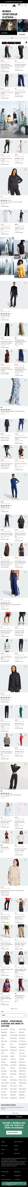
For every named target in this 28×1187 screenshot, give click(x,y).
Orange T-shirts (12, 1068)
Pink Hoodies (13, 1080)
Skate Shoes (22, 1035)
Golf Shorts (4, 1095)
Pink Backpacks (13, 1077)
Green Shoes (13, 1038)
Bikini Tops (4, 1041)
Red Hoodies (13, 1092)
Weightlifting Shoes (22, 1065)
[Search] (22, 5)
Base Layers (4, 1029)
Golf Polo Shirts (3, 1092)
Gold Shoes (4, 1086)
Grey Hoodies (13, 1041)
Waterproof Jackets (22, 1062)
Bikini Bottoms (3, 1038)
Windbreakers (22, 1083)
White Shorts (22, 1074)
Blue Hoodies (4, 1056)
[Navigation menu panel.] (2, 5)
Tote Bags (21, 1059)
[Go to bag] (25, 5)
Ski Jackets (22, 1038)
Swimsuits (21, 1050)
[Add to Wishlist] (11, 48)
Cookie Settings (5, 1171)
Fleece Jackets (5, 1083)
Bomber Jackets (3, 1062)
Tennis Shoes (22, 1056)
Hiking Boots (13, 1050)
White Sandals (23, 1077)
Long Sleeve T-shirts (14, 1065)
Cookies (3, 1175)
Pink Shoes (13, 1083)
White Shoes (22, 1071)
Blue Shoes (4, 1059)
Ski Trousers (22, 1041)
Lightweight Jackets (13, 1062)
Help (2, 1153)
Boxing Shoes (4, 1065)
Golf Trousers (4, 1098)
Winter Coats (4, 1077)
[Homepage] (14, 6)
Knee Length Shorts (22, 1029)
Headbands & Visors (13, 1047)
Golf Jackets (4, 1089)
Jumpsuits (13, 1059)
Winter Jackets (21, 1086)
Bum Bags (4, 1071)
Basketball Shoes (4, 1032)
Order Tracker (4, 1145)
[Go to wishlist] (6, 5)
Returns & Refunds (18, 1141)
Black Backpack (3, 1047)
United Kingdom (16, 1184)
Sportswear (13, 1074)
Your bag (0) (19, 1116)
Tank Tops (21, 1053)
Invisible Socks (12, 1053)
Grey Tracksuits (13, 1044)
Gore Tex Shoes (12, 1029)
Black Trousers (3, 1053)
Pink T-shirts (13, 1086)
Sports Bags (13, 1071)
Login (7, 1116)
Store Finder (17, 1153)
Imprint (3, 1149)
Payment (16, 1149)
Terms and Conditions (6, 1179)
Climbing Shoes (3, 1074)
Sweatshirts (22, 1047)
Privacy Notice (17, 1175)
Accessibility (17, 1179)
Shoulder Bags (21, 1032)
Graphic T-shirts (13, 1032)
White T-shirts (23, 1080)
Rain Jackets (13, 1089)
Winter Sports (22, 1089)
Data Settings (17, 1171)
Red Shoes (13, 1095)
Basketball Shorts (4, 1035)
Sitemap (16, 1145)
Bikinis (3, 1044)
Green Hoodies (14, 1035)
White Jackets (22, 1068)
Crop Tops (3, 1080)
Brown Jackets (3, 1068)
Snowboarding (23, 1044)
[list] (11, 43)
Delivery (3, 1141)
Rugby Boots (13, 1098)
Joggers (12, 1056)
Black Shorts (4, 1050)
